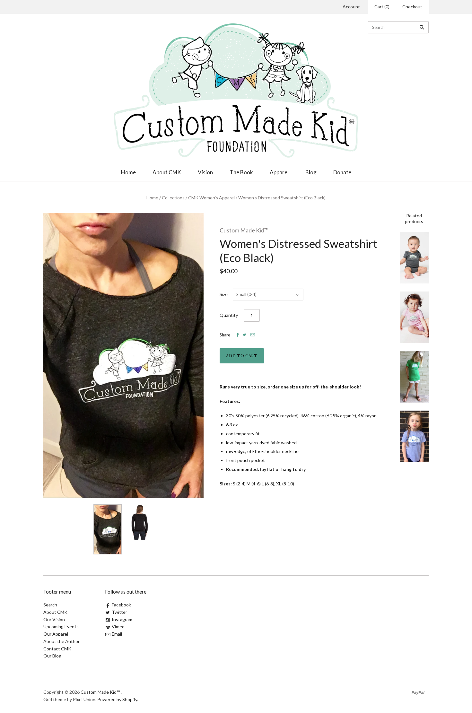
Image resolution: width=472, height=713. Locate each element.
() (381, 6)
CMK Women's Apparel (211, 197)
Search (50, 604)
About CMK (167, 172)
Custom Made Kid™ (244, 230)
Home (128, 172)
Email (117, 634)
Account (351, 6)
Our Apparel (55, 634)
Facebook (121, 604)
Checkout (412, 6)
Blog (311, 172)
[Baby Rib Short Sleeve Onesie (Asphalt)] (414, 257)
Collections (173, 197)
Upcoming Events (61, 626)
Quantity (229, 315)
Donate (342, 172)
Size (224, 294)
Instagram (122, 619)
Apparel (279, 172)
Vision (205, 172)
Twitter (119, 612)
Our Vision (54, 619)
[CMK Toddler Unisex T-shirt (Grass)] (414, 377)
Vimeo (118, 626)
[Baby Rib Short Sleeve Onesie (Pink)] (414, 317)
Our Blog (52, 655)
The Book (241, 172)
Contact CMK (57, 648)
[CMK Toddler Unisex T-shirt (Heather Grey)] (414, 436)
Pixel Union (84, 699)
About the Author (61, 641)
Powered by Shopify (117, 699)
